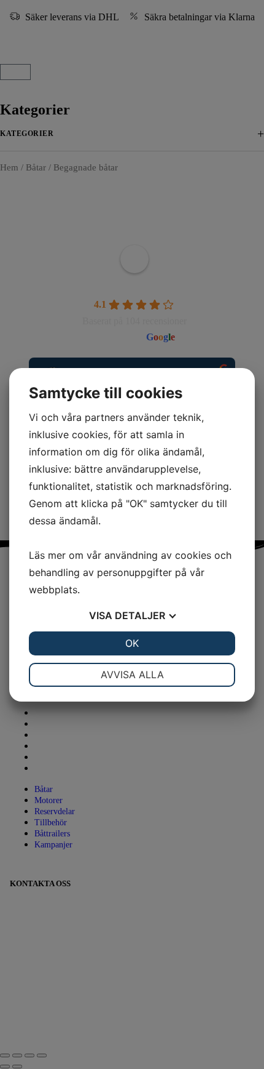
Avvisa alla (132, 674)
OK (132, 643)
